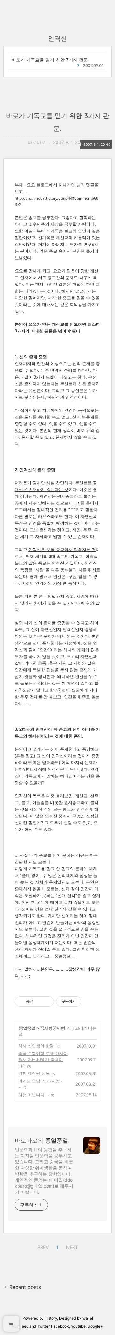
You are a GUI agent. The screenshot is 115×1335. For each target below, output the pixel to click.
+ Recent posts (22, 1287)
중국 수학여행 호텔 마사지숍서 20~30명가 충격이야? (43, 1059)
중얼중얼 (27, 1028)
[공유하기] (39, 1001)
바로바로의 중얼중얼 (41, 1140)
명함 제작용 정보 (34, 1073)
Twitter (43, 1326)
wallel (87, 1318)
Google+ (95, 1326)
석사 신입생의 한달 (36, 1045)
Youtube (78, 1326)
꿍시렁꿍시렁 (52, 1028)
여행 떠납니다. (32, 1094)
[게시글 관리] (47, 1001)
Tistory (51, 1318)
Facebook (60, 1326)
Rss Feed (20, 1326)
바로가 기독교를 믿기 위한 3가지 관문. (50, 59)
